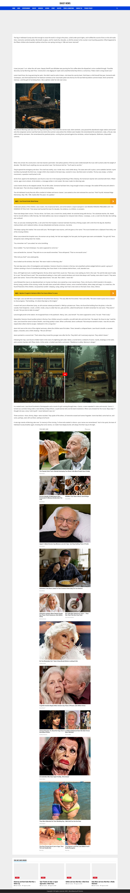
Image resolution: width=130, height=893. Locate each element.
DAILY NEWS (65, 3)
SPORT (53, 8)
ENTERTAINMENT (26, 8)
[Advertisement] (65, 22)
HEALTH (34, 8)
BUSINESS (40, 8)
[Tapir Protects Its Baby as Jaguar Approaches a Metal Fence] (52, 871)
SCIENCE (47, 8)
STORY (17, 877)
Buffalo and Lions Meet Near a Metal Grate (77, 882)
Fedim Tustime (18, 885)
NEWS (18, 8)
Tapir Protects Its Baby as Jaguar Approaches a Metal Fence (49, 883)
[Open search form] (117, 8)
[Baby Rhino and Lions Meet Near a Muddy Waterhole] (104, 871)
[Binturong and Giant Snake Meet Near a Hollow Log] (26, 871)
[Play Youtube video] (65, 374)
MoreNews (72, 891)
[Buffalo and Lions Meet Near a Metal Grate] (78, 871)
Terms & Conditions (68, 8)
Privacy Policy (88, 8)
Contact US (79, 8)
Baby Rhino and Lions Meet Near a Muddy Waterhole (103, 883)
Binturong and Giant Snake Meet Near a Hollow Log (24, 883)
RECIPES (59, 8)
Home (13, 8)
